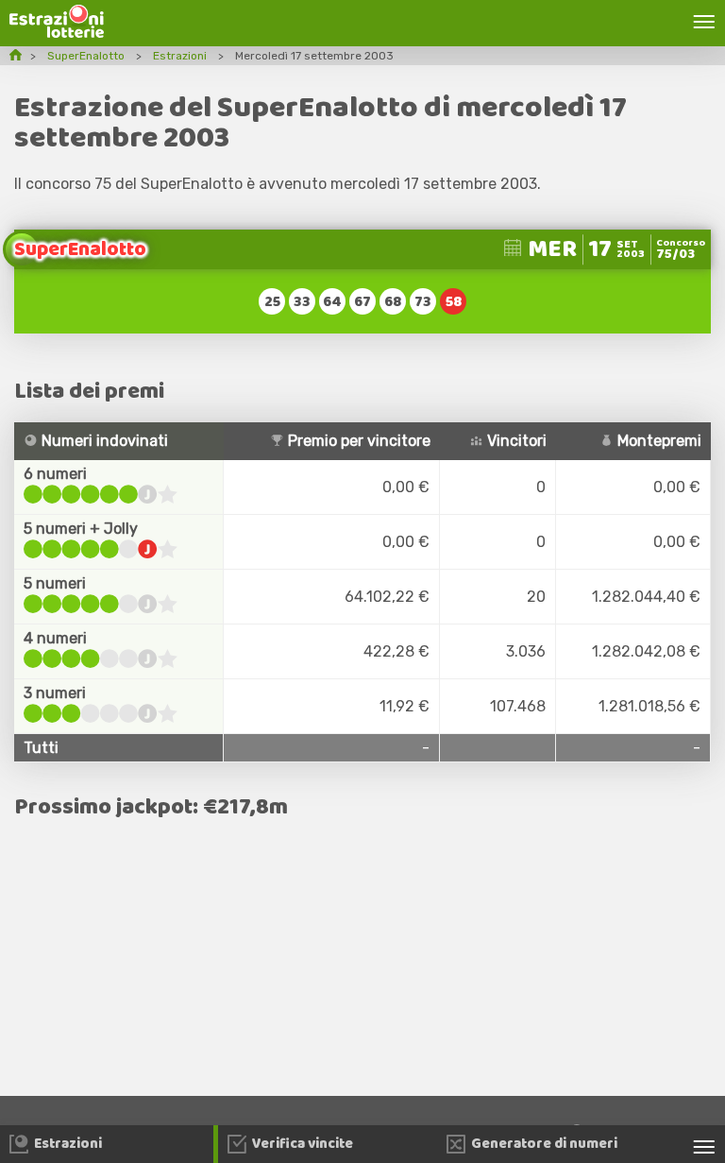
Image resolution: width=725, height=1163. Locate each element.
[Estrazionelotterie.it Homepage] (56, 33)
